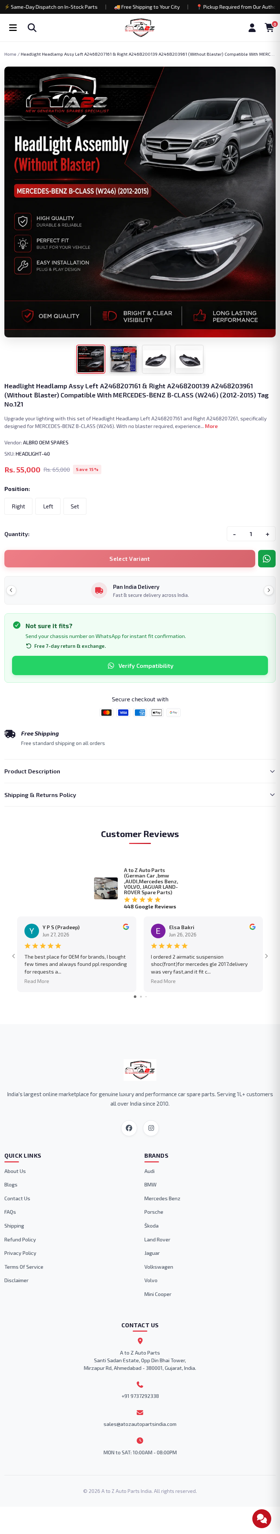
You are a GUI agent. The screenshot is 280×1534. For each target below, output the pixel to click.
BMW (150, 1184)
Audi (149, 1171)
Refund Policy (20, 1239)
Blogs (11, 1184)
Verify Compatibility (146, 665)
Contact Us (17, 1198)
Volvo (151, 1280)
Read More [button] (36, 981)
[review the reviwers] (126, 928)
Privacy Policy (20, 1253)
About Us (15, 1171)
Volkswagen (158, 1267)
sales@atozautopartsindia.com (140, 1424)
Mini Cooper (157, 1294)
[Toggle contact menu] (261, 1518)
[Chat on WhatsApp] (267, 558)
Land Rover (157, 1239)
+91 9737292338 (140, 1396)
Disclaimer (16, 1280)
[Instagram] (151, 1128)
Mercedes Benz (162, 1198)
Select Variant (129, 558)
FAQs (10, 1212)
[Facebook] (129, 1128)
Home (10, 53)
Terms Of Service (23, 1267)
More (211, 426)
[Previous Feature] (11, 590)
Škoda (151, 1225)
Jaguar (152, 1253)
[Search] (32, 27)
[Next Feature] (269, 590)
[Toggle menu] (12, 27)
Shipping (14, 1225)
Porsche (153, 1212)
